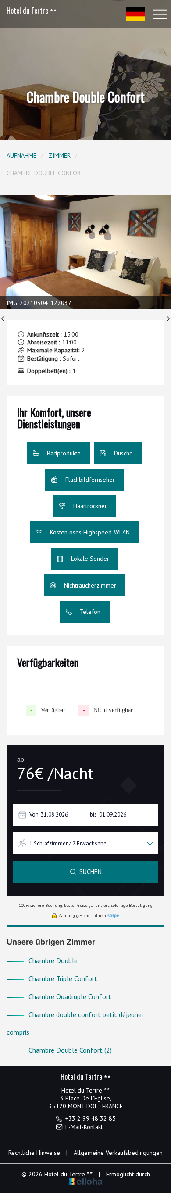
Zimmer (60, 155)
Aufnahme (21, 155)
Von (34, 814)
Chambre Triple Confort (62, 978)
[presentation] (4, 319)
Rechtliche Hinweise (34, 1153)
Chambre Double (53, 960)
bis (93, 814)
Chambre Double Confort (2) (70, 1050)
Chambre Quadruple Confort (69, 996)
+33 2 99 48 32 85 (90, 1118)
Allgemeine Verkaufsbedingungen (118, 1153)
